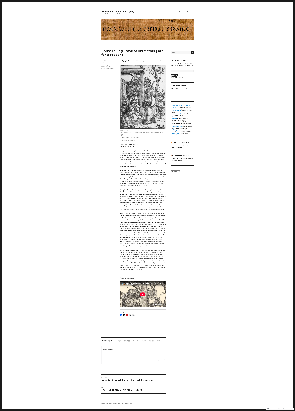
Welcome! (182, 12)
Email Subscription (178, 60)
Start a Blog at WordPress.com (124, 403)
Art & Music (104, 62)
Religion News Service (181, 155)
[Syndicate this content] (171, 142)
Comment (160, 360)
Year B (112, 68)
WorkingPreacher (176, 133)
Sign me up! (174, 75)
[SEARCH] (192, 52)
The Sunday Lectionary (177, 122)
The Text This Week (177, 126)
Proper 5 (108, 68)
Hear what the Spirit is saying (117, 11)
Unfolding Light (176, 130)
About (175, 12)
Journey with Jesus (176, 110)
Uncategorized (111, 62)
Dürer (106, 66)
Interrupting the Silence (178, 113)
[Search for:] (181, 52)
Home (169, 12)
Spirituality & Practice (181, 142)
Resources (190, 12)
